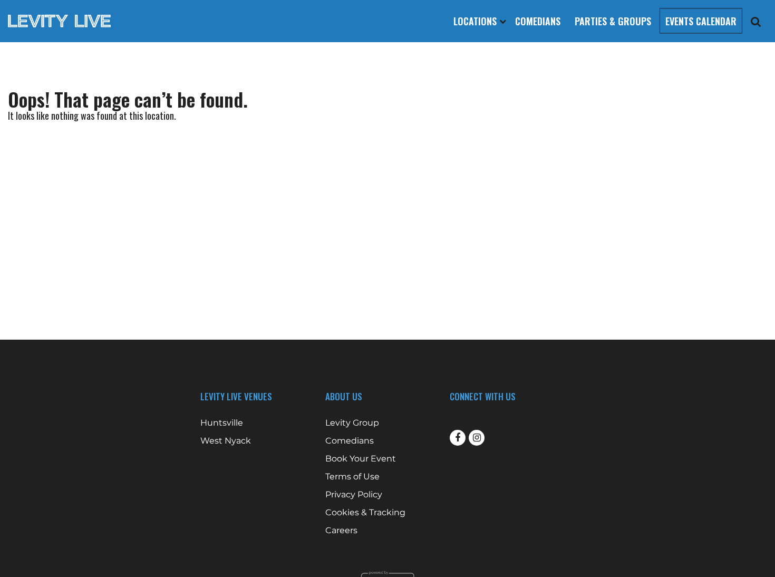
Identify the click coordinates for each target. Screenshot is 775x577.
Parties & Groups (613, 21)
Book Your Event (360, 459)
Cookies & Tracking (365, 512)
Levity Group (352, 423)
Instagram (477, 438)
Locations (476, 21)
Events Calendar (701, 21)
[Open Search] (756, 21)
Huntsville (221, 423)
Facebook (458, 438)
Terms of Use (352, 477)
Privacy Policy (353, 495)
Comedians (537, 21)
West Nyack (225, 441)
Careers (341, 530)
